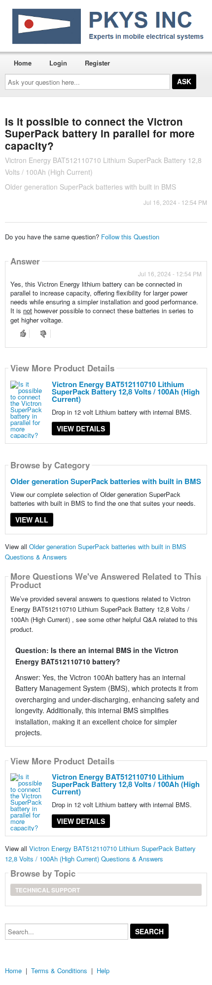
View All (31, 520)
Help (103, 970)
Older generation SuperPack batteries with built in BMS (105, 481)
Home (23, 62)
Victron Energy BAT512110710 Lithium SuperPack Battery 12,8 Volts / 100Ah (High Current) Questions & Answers (100, 853)
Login (58, 62)
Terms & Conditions (59, 970)
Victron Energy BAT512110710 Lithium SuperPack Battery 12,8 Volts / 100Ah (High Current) (126, 391)
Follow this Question (130, 236)
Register (97, 62)
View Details (81, 428)
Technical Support (47, 890)
